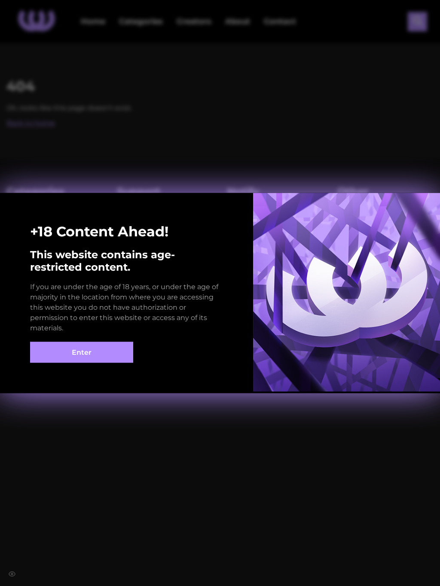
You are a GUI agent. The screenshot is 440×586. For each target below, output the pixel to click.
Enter (82, 352)
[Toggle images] (12, 574)
